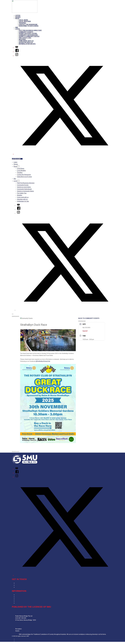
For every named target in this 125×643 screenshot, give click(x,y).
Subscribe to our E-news (28, 26)
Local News (23, 20)
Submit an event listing (28, 33)
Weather (22, 39)
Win (16, 27)
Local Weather (25, 21)
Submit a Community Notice (29, 36)
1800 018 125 (24, 631)
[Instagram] (16, 55)
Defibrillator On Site (27, 44)
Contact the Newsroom (28, 24)
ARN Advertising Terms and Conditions (27, 599)
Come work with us (26, 41)
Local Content (19, 603)
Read (17, 18)
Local (17, 29)
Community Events (26, 32)
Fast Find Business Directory (30, 30)
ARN (16, 639)
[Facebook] (17, 51)
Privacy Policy (19, 595)
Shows (17, 17)
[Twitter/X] (64, 154)
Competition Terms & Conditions (25, 597)
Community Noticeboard (28, 35)
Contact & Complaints (21, 583)
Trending (22, 23)
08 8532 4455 (26, 629)
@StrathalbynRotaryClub (43, 361)
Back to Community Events (88, 318)
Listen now (16, 159)
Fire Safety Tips (25, 38)
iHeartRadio (18, 641)
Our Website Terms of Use (23, 601)
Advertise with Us (26, 42)
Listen (17, 15)
